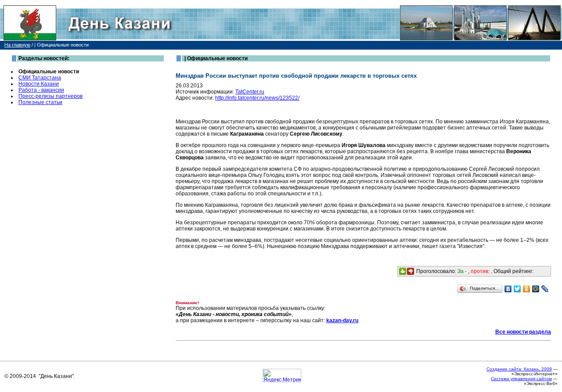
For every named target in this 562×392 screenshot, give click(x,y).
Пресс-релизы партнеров (50, 96)
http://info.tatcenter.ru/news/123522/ (257, 98)
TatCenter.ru (249, 92)
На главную (17, 44)
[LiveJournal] (545, 289)
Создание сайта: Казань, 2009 (519, 369)
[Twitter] (517, 289)
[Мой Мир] (535, 289)
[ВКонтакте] (508, 289)
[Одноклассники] (526, 289)
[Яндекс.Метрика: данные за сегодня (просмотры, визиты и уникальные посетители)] (282, 375)
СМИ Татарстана (39, 78)
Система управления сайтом (521, 378)
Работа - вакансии (41, 90)
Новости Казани (38, 84)
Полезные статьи (40, 102)
